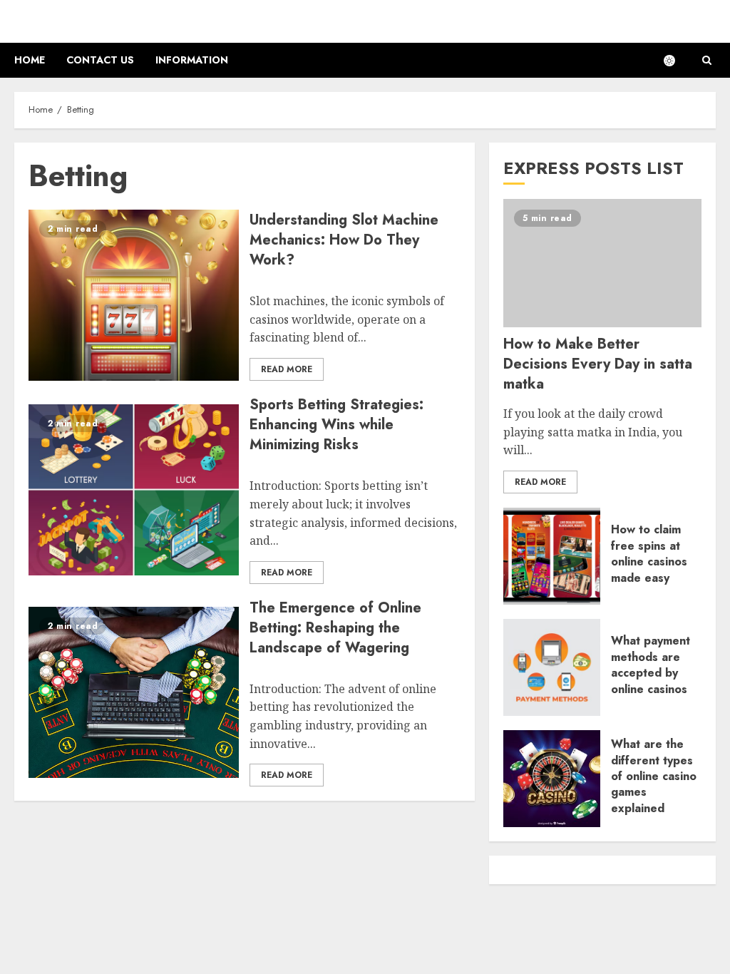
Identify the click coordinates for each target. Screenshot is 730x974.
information (191, 60)
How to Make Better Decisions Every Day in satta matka (597, 364)
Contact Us (100, 60)
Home (29, 60)
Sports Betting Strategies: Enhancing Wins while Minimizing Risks (336, 424)
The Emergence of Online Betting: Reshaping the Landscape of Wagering (335, 628)
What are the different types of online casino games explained (653, 776)
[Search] (707, 60)
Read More (286, 369)
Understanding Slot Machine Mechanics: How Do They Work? (344, 240)
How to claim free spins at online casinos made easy (649, 553)
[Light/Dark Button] (676, 60)
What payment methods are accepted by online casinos (650, 664)
